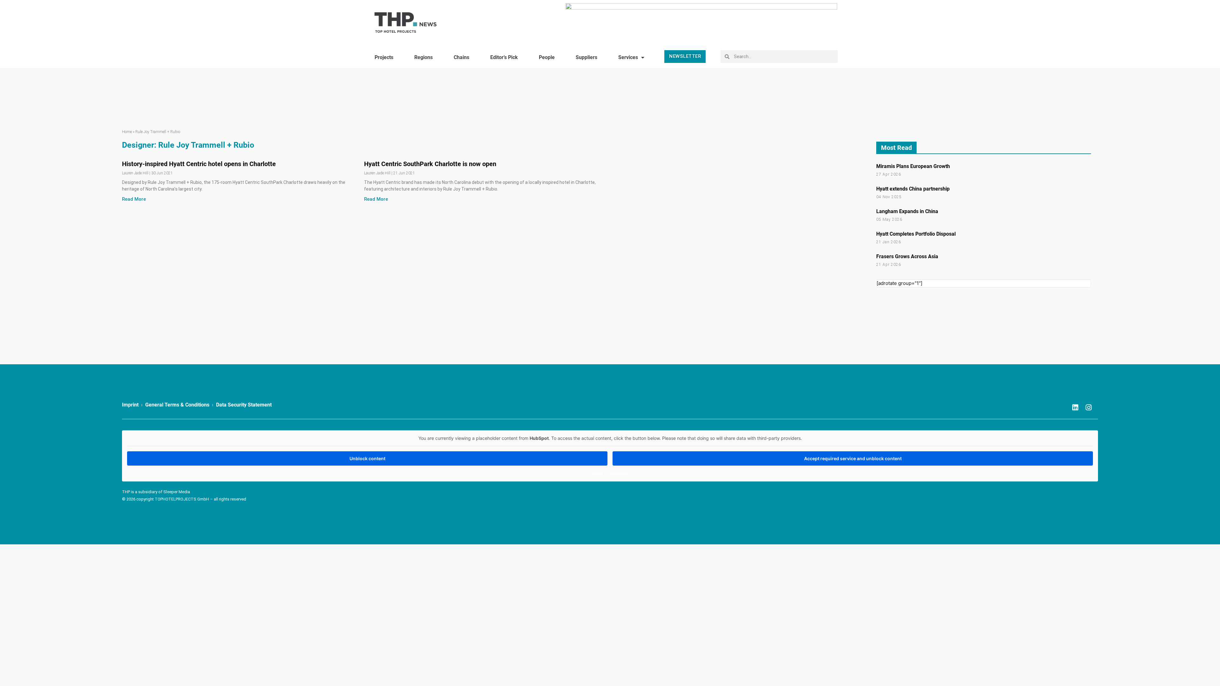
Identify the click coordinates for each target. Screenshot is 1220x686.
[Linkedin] (1075, 407)
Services (628, 57)
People (547, 57)
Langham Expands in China (907, 211)
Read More (134, 199)
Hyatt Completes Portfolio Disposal (916, 234)
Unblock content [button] (367, 458)
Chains (461, 57)
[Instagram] (1088, 407)
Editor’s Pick (504, 57)
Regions (423, 57)
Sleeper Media (176, 491)
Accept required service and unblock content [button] (853, 458)
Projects (384, 57)
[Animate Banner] (701, 20)
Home (127, 132)
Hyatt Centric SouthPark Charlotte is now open (430, 164)
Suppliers (586, 57)
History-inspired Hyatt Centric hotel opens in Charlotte (199, 164)
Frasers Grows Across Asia (907, 256)
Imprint (130, 405)
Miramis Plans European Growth (913, 166)
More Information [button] (610, 473)
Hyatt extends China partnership (913, 189)
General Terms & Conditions (177, 405)
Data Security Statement (244, 405)
